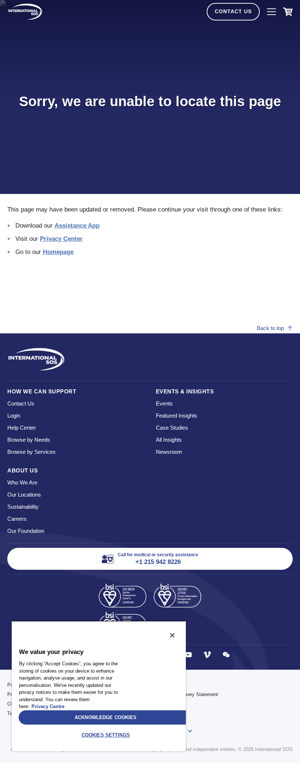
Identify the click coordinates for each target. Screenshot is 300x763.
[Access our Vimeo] (207, 654)
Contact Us (233, 11)
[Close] (172, 635)
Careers (17, 519)
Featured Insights (176, 415)
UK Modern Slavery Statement (185, 694)
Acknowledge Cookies (105, 717)
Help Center (21, 427)
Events (164, 403)
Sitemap (162, 704)
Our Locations (24, 494)
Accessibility (166, 685)
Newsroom (169, 452)
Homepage (58, 251)
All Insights (169, 440)
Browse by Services (31, 452)
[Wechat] (226, 654)
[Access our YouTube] (188, 654)
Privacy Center (61, 238)
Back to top (270, 328)
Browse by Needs (28, 440)
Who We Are (22, 482)
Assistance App (77, 225)
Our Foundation (25, 531)
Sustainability (23, 507)
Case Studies (172, 427)
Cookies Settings (106, 735)
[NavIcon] (271, 11)
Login (13, 415)
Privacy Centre (47, 706)
